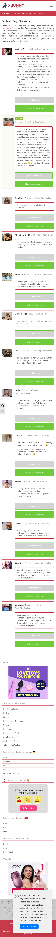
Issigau (6, 717)
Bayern (24, 13)
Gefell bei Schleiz (10, 737)
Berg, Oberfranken (40, 49)
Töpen (6, 725)
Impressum (28, 934)
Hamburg (7, 761)
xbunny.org (6, 28)
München (7, 765)
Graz (5, 827)
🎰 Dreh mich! (28, 808)
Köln (5, 769)
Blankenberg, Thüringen (13, 721)
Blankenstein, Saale (11, 733)
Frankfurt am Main (11, 773)
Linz (5, 831)
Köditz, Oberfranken (11, 741)
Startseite (5, 13)
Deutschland (15, 13)
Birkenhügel (8, 729)
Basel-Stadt (8, 852)
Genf (5, 848)
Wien (5, 823)
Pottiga (6, 713)
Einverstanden (29, 926)
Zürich (5, 844)
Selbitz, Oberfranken (11, 745)
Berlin (5, 757)
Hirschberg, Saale (10, 709)
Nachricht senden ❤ (34, 108)
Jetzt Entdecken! (34, 100)
